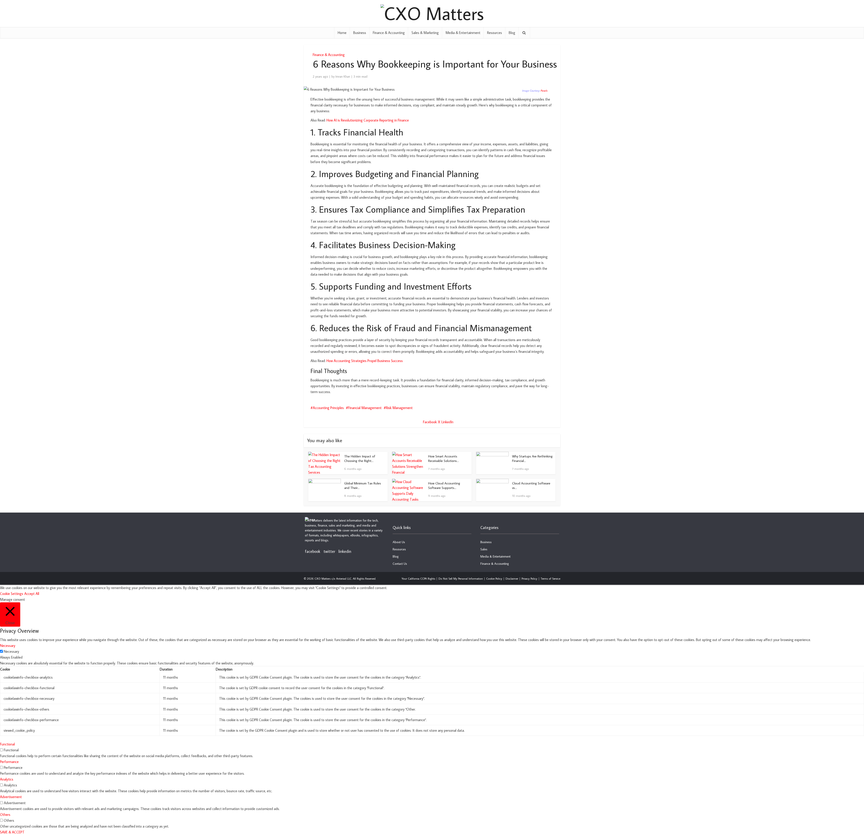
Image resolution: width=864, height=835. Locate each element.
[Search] (524, 32)
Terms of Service (550, 578)
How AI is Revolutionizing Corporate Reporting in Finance (367, 120)
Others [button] (5, 814)
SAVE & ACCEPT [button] (12, 832)
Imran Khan (342, 76)
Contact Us (400, 564)
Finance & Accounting (389, 32)
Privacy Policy (529, 578)
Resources (494, 32)
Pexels (543, 90)
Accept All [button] (31, 593)
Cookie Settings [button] (11, 593)
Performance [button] (9, 761)
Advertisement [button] (11, 796)
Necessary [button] (7, 645)
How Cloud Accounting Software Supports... (444, 485)
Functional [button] (7, 744)
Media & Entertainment (463, 32)
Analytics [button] (6, 779)
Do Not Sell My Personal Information (461, 578)
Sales (483, 549)
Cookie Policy (494, 578)
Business (359, 32)
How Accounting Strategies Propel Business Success (364, 360)
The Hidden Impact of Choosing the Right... (359, 458)
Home (342, 32)
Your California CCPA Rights (418, 578)
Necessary (11, 651)
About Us (399, 542)
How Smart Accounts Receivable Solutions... (443, 458)
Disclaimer (512, 578)
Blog (512, 32)
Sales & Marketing (425, 32)
